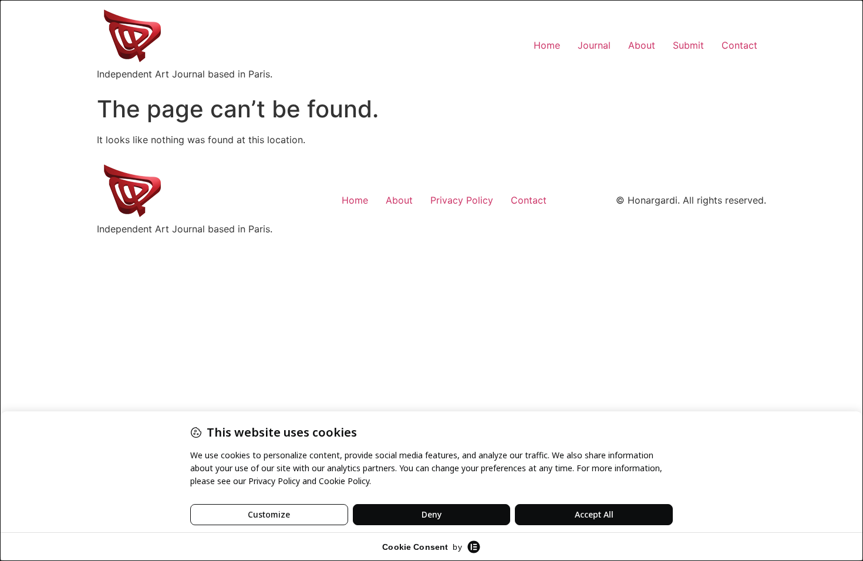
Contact (739, 45)
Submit (688, 45)
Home (547, 45)
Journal (594, 45)
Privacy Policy (461, 200)
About (641, 45)
